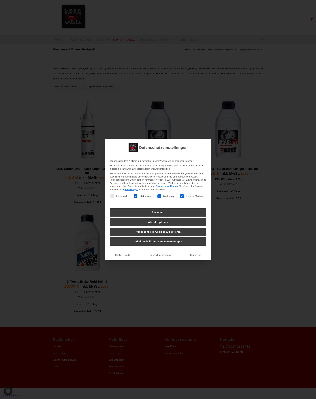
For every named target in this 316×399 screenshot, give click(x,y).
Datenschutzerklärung (167, 186)
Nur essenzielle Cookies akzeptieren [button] (158, 231)
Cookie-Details (122, 255)
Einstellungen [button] (131, 189)
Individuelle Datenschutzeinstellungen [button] (158, 241)
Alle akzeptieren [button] (158, 222)
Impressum (195, 255)
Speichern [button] (158, 212)
